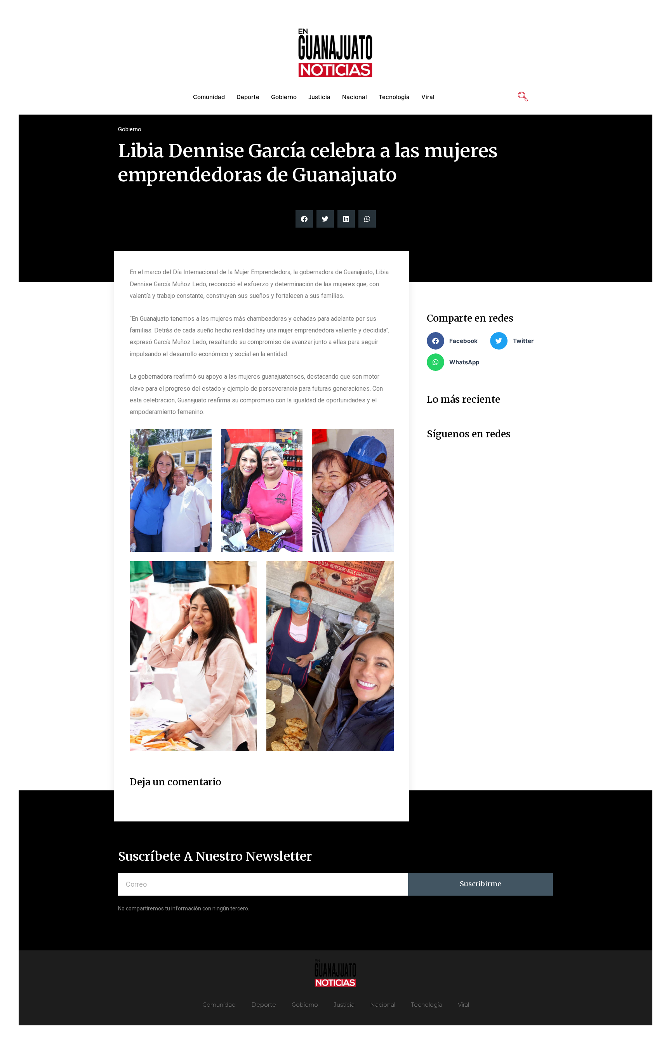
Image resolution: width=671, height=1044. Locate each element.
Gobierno (284, 97)
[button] (304, 219)
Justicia (319, 97)
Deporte (247, 97)
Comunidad (209, 97)
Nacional (354, 97)
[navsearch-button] (522, 97)
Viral (428, 97)
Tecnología (394, 97)
